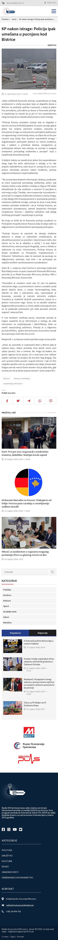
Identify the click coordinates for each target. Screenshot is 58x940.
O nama (5, 936)
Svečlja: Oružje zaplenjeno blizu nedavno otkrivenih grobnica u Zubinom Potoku (39, 661)
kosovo (6, 378)
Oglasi (12, 936)
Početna (6, 19)
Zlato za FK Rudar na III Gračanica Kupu (35, 704)
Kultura (7, 600)
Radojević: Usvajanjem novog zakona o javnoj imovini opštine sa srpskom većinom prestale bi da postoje (39, 683)
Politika (7, 590)
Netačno (7, 622)
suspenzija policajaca (13, 383)
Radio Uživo (51, 3)
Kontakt (20, 936)
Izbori (6, 617)
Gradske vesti (9, 611)
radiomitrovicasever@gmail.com (20, 905)
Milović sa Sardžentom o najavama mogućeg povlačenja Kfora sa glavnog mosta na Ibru (25, 553)
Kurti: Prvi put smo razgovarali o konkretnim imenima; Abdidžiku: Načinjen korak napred (25, 453)
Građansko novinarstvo (17, 877)
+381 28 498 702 (13, 911)
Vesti (15, 19)
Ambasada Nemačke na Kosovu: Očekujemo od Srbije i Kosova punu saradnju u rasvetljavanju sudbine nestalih (26, 503)
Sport (6, 606)
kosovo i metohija (22, 378)
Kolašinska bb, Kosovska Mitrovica (21, 899)
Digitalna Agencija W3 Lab (21, 931)
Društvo (52, 45)
